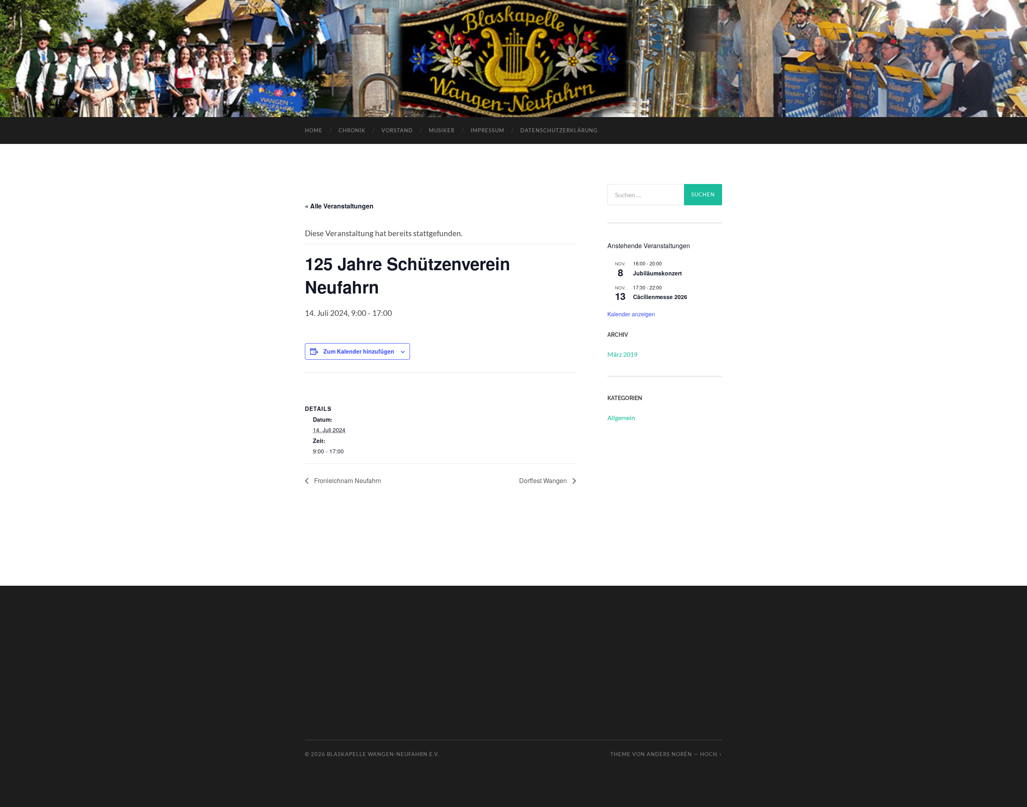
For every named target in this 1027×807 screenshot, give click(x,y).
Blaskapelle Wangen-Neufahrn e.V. (383, 754)
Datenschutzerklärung (559, 130)
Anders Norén (669, 754)
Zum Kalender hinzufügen (358, 351)
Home (314, 130)
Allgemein (621, 417)
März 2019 (622, 354)
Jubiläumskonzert (657, 273)
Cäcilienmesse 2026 (660, 297)
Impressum (487, 130)
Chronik (352, 130)
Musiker (442, 130)
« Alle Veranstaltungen (339, 205)
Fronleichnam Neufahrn (347, 480)
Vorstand (397, 130)
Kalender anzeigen (631, 314)
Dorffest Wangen (543, 480)
